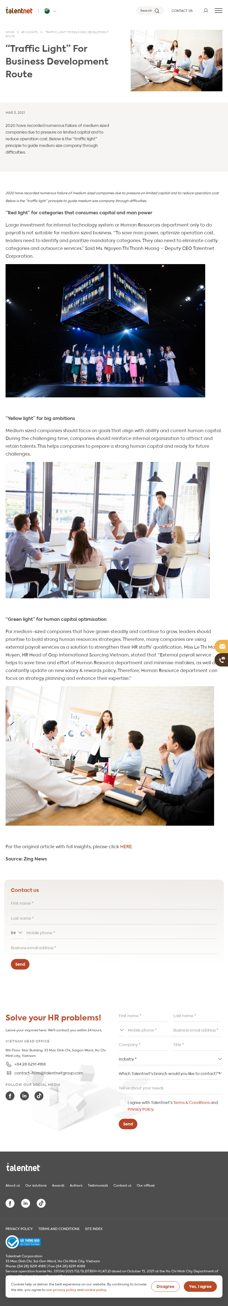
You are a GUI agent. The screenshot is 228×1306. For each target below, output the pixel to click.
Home (10, 32)
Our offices (146, 1184)
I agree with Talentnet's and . (173, 1105)
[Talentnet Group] (19, 10)
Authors (76, 1184)
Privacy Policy (140, 1108)
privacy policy (64, 1289)
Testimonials (98, 1184)
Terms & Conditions (191, 1102)
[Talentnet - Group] (51, 11)
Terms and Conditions (59, 1228)
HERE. (126, 846)
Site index (94, 1228)
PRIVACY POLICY (19, 1228)
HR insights (29, 32)
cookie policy (95, 1289)
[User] (205, 10)
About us (13, 1184)
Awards (58, 1184)
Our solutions (35, 1184)
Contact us (122, 1184)
